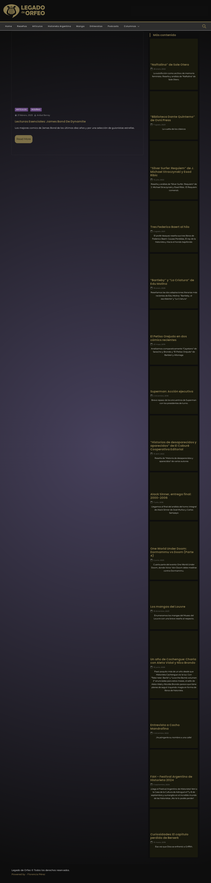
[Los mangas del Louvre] (173, 594)
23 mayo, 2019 (159, 344)
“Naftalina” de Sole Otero (169, 64)
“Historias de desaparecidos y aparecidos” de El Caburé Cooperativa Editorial (173, 445)
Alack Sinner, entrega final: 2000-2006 (170, 495)
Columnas (130, 26)
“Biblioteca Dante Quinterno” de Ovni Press (172, 118)
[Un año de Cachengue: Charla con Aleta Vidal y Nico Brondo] (173, 644)
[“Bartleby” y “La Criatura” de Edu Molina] (173, 267)
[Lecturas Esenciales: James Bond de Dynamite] (77, 68)
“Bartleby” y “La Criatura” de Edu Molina (172, 281)
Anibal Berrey (43, 115)
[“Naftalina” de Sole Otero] (173, 52)
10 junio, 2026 (159, 667)
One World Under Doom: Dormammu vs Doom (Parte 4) (172, 552)
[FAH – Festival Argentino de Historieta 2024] (173, 763)
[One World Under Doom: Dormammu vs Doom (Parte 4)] (173, 534)
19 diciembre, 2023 (161, 611)
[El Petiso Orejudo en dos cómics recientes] (173, 323)
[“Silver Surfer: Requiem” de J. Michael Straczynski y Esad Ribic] (173, 154)
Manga (80, 26)
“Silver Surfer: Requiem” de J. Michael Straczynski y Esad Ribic (172, 171)
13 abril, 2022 (158, 454)
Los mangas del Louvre (167, 606)
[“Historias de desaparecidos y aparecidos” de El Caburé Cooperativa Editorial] (173, 428)
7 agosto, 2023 (159, 125)
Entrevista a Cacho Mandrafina (165, 726)
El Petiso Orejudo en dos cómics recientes (168, 338)
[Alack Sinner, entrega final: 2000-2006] (173, 482)
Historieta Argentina (59, 26)
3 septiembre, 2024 (161, 785)
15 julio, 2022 (158, 180)
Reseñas (22, 26)
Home (8, 26)
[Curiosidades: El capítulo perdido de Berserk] (173, 822)
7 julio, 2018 (158, 502)
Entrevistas (96, 26)
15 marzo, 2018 (159, 842)
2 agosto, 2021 (159, 231)
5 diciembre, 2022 (161, 733)
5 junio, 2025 (158, 560)
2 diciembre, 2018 (160, 396)
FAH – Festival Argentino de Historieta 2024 (171, 778)
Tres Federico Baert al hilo (169, 227)
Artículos (37, 26)
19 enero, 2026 (159, 288)
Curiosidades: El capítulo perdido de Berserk (169, 836)
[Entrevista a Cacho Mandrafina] (173, 713)
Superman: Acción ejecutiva (171, 391)
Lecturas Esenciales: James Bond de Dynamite (50, 121)
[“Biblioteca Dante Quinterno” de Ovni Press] (173, 104)
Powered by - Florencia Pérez (28, 874)
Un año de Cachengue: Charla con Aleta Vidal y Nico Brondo (173, 661)
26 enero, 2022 (159, 69)
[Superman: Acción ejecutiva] (173, 379)
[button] (137, 26)
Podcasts (113, 26)
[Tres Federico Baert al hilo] (173, 214)
